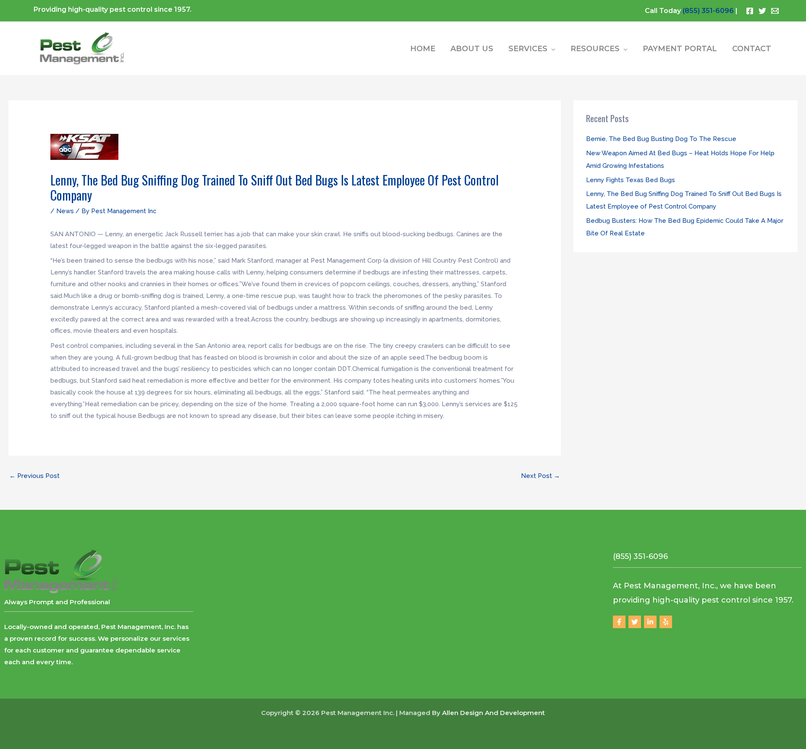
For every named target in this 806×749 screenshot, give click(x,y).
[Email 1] (775, 11)
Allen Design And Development (493, 713)
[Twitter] (762, 11)
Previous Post (34, 476)
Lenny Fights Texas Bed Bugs (630, 180)
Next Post (540, 476)
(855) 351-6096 (708, 11)
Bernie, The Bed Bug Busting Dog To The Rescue (661, 139)
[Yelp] (665, 622)
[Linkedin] (650, 622)
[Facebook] (750, 11)
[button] (551, 48)
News (65, 211)
